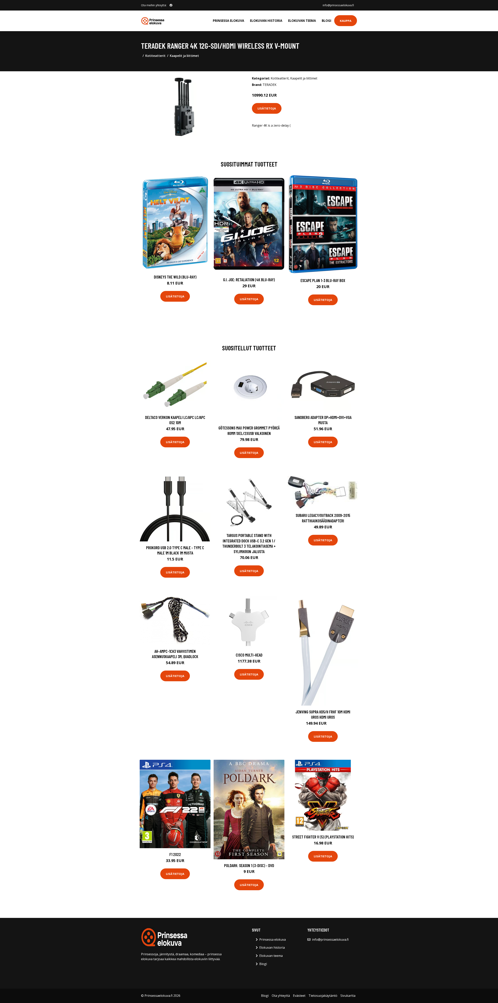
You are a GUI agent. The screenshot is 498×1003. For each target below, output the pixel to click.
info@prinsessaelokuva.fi (338, 5)
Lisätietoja (267, 108)
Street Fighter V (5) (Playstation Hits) (323, 836)
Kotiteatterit (155, 56)
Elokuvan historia (266, 21)
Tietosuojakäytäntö (323, 995)
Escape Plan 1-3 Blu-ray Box (323, 280)
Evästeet (299, 995)
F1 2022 (175, 854)
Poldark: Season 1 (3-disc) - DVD (249, 865)
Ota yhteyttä (281, 995)
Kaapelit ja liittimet (184, 56)
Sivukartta (347, 995)
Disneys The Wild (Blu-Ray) (175, 276)
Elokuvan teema (302, 21)
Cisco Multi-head (249, 654)
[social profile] (171, 5)
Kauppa (345, 21)
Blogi (326, 21)
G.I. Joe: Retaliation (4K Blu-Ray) (249, 279)
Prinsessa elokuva (228, 21)
